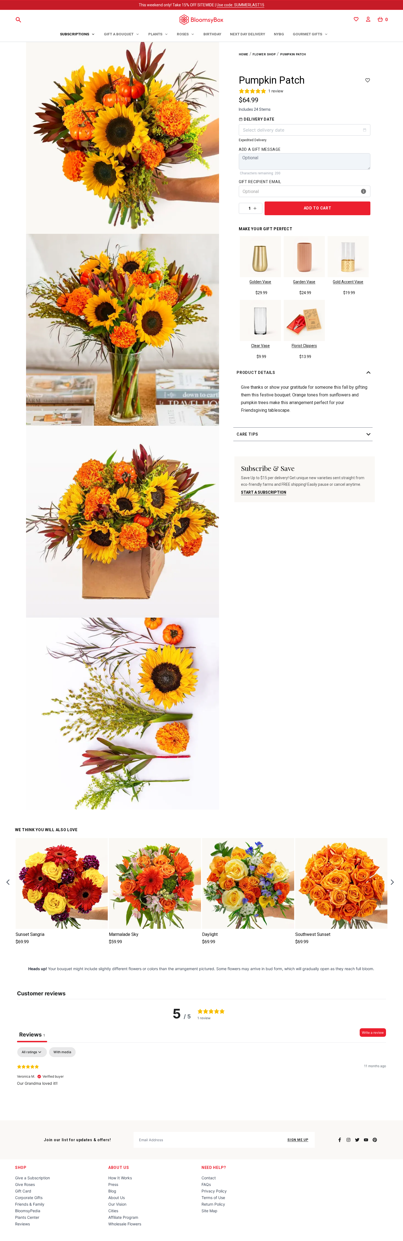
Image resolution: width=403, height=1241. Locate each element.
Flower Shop (264, 54)
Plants (155, 34)
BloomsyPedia (27, 1210)
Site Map (209, 1210)
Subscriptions (74, 34)
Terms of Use (213, 1197)
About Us (118, 1167)
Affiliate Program (123, 1217)
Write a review (373, 1032)
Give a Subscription (32, 1177)
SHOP (21, 1167)
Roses (183, 34)
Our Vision (117, 1204)
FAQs (206, 1184)
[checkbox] (62, 1052)
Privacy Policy (214, 1191)
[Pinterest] (375, 1140)
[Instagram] (348, 1140)
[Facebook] (339, 1140)
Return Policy (213, 1204)
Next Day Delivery (247, 34)
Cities (113, 1210)
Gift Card (23, 1191)
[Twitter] (357, 1140)
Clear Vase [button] (260, 345)
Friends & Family (29, 1204)
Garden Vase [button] (304, 282)
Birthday (212, 34)
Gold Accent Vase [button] (348, 282)
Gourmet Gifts (307, 34)
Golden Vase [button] (260, 282)
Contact (209, 1177)
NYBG (279, 34)
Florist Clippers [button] (304, 345)
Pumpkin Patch (293, 54)
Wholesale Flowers (124, 1224)
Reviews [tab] (32, 1034)
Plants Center (27, 1217)
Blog (112, 1191)
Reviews (22, 1224)
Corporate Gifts (28, 1197)
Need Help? (214, 1167)
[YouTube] (366, 1140)
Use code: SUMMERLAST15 (240, 5)
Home (243, 54)
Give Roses (25, 1184)
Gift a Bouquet (119, 34)
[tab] (78, 34)
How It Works (120, 1177)
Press (113, 1184)
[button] (305, 372)
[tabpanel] (201, 1082)
